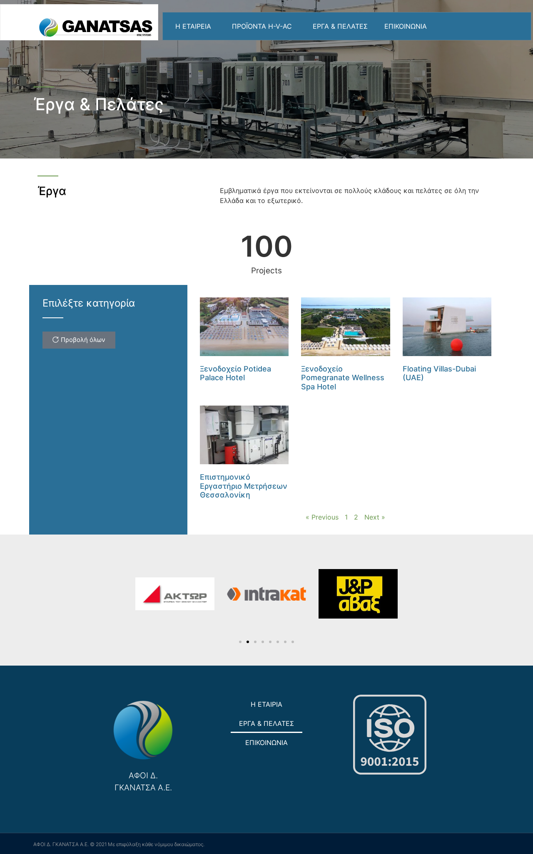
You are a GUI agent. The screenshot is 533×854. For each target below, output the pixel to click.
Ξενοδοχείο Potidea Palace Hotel (235, 373)
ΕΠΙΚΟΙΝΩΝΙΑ (405, 26)
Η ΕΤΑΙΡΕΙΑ (193, 26)
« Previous (322, 517)
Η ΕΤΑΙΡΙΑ (266, 704)
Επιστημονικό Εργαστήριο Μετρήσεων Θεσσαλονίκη (243, 486)
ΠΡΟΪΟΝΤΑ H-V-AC (262, 26)
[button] (240, 642)
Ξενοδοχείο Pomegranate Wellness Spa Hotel (342, 377)
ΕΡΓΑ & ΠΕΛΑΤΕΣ (340, 26)
